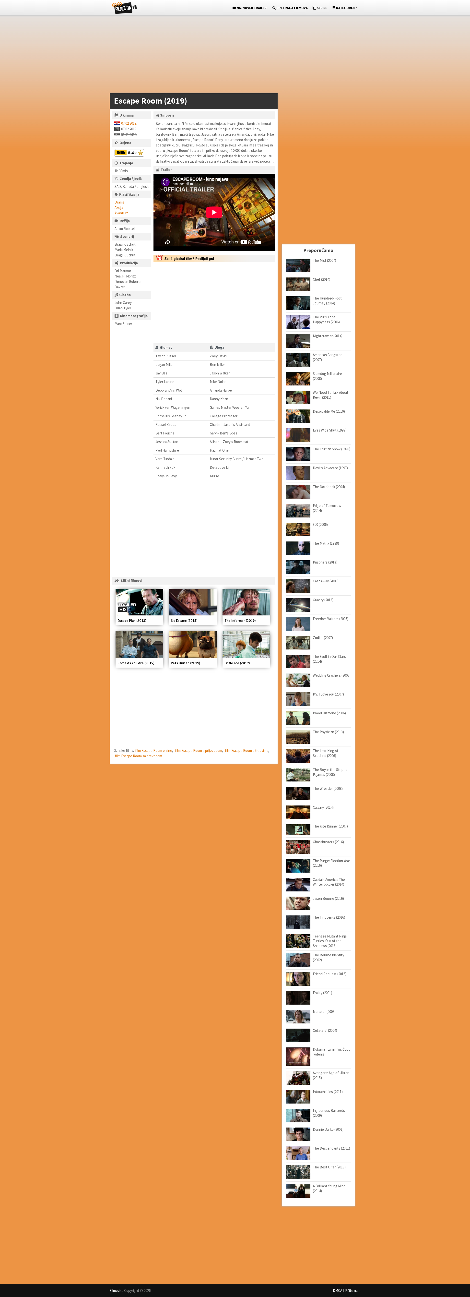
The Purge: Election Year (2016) (331, 863)
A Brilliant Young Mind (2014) (329, 1188)
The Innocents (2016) (329, 917)
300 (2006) (320, 524)
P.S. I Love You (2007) (328, 694)
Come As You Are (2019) (136, 663)
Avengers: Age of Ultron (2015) (331, 1075)
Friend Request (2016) (329, 974)
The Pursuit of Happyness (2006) (326, 319)
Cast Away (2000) (326, 581)
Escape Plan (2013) (132, 621)
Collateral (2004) (325, 1030)
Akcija (119, 207)
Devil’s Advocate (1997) (330, 468)
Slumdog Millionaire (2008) (327, 376)
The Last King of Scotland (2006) (325, 753)
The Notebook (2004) (329, 486)
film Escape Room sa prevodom (138, 756)
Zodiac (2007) (323, 637)
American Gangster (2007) (327, 357)
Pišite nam (352, 1290)
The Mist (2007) (324, 260)
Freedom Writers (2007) (330, 618)
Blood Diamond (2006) (329, 713)
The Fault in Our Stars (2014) (329, 659)
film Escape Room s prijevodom (198, 750)
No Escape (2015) (184, 621)
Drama (119, 202)
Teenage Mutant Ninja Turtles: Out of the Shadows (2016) (330, 941)
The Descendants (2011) (331, 1148)
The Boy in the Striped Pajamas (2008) (330, 772)
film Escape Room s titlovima (246, 750)
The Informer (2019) (240, 621)
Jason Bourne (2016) (328, 898)
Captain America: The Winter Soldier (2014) (329, 882)
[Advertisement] (232, 55)
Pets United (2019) (185, 663)
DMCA (337, 1290)
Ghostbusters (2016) (328, 842)
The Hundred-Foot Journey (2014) (327, 300)
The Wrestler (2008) (328, 788)
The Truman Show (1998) (331, 449)
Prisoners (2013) (325, 562)
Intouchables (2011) (328, 1091)
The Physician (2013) (328, 732)
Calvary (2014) (323, 807)
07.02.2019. (129, 123)
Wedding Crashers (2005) (332, 675)
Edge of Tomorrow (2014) (327, 508)
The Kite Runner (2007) (330, 826)
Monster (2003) (324, 1011)
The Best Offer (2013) (329, 1167)
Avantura (121, 213)
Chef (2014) (321, 279)
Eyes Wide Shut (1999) (329, 430)
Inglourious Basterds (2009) (329, 1113)
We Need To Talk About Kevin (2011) (330, 395)
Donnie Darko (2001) (328, 1129)
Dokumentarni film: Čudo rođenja (332, 1052)
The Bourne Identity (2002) (328, 957)
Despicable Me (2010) (329, 411)
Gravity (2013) (323, 600)
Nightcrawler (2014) (327, 336)
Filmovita (116, 1290)
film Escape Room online (153, 750)
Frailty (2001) (322, 992)
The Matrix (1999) (326, 543)
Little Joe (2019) (237, 663)
